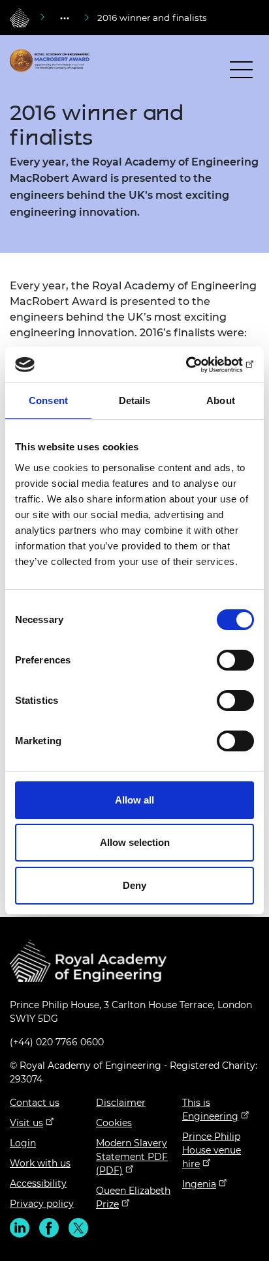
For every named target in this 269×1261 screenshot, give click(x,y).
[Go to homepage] (19, 17)
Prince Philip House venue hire (211, 1150)
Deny (134, 885)
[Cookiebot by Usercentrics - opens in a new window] (197, 364)
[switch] (235, 660)
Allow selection (135, 842)
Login (23, 1143)
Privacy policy (42, 1204)
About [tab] (220, 400)
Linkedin (19, 1228)
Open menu (241, 72)
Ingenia (199, 1184)
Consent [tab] (48, 400)
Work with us (40, 1163)
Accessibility (38, 1183)
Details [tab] (135, 400)
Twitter (78, 1228)
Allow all (134, 799)
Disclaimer (121, 1103)
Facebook (49, 1228)
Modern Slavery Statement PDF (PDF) (132, 1156)
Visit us (26, 1123)
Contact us (34, 1103)
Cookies (114, 1123)
